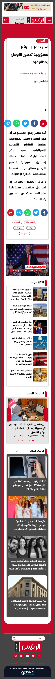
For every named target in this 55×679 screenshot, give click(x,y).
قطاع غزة (24, 233)
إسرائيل (31, 227)
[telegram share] (7, 123)
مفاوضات (19, 227)
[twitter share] (25, 123)
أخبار (42, 41)
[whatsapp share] (16, 123)
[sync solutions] (27, 674)
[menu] (49, 20)
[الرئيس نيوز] (27, 647)
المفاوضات (30, 222)
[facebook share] (34, 123)
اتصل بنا (14, 663)
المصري (17, 222)
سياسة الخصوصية (27, 663)
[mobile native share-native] (43, 123)
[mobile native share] (10, 212)
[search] (6, 20)
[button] (35, 440)
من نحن (41, 663)
